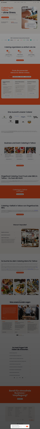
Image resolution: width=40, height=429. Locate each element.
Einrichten (25, 426)
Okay (27, 426)
